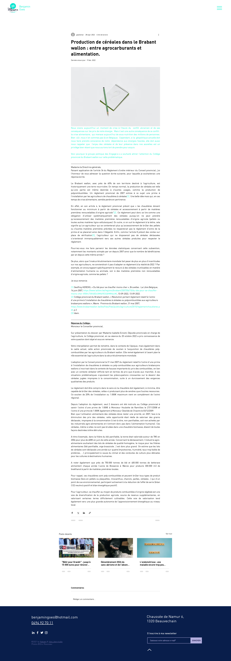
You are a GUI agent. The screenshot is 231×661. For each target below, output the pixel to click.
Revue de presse (87, 18)
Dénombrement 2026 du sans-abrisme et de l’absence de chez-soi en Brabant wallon (115, 563)
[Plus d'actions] (158, 34)
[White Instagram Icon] (46, 632)
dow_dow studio (55, 641)
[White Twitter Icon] (42, 632)
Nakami (43, 641)
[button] (219, 8)
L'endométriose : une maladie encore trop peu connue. (152, 563)
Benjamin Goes (24, 8)
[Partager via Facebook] (72, 513)
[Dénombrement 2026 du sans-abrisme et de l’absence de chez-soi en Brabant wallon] (115, 548)
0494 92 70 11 (42, 622)
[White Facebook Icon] (37, 632)
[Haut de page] (149, 649)
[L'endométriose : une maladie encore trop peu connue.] (154, 548)
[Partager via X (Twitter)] (78, 513)
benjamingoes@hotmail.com (54, 617)
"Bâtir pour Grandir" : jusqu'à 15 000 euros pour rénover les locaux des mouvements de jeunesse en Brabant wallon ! (76, 563)
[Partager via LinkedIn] (84, 513)
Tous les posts (66, 18)
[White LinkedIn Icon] (33, 632)
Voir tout (169, 534)
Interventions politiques (113, 18)
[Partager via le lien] (90, 513)
